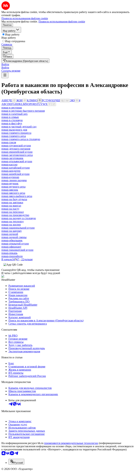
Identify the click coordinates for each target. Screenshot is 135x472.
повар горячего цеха (13, 136)
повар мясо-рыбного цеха (16, 196)
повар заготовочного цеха (17, 155)
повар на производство (15, 215)
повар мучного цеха (13, 186)
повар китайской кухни (15, 167)
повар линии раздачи (14, 180)
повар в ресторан (11, 107)
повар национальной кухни (18, 227)
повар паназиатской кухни (17, 249)
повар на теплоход (12, 221)
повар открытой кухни (15, 243)
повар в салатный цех (14, 113)
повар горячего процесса (16, 132)
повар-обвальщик (11, 240)
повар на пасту (10, 208)
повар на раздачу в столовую (18, 218)
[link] (7, 56)
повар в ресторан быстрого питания (23, 110)
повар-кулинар (10, 177)
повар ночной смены (14, 237)
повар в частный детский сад (18, 126)
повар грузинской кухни (16, 145)
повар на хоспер (11, 224)
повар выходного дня (14, 129)
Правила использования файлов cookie (61, 21)
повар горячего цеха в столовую (20, 139)
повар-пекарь (9, 253)
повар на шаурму (11, 230)
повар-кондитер (10, 170)
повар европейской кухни (17, 151)
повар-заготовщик (12, 158)
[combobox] (16, 462)
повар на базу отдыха (14, 199)
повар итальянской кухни (16, 161)
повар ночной (9, 234)
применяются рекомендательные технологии (71, 443)
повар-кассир (9, 164)
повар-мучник (9, 183)
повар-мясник (9, 189)
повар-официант (11, 246)
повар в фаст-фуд (11, 123)
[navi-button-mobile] (4, 75)
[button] (5, 64)
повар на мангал (11, 205)
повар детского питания (15, 148)
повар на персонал (12, 211)
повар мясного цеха (13, 192)
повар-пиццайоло (12, 256)
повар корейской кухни (15, 173)
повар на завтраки (12, 202)
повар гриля (8, 142)
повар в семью (10, 117)
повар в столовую (12, 120)
